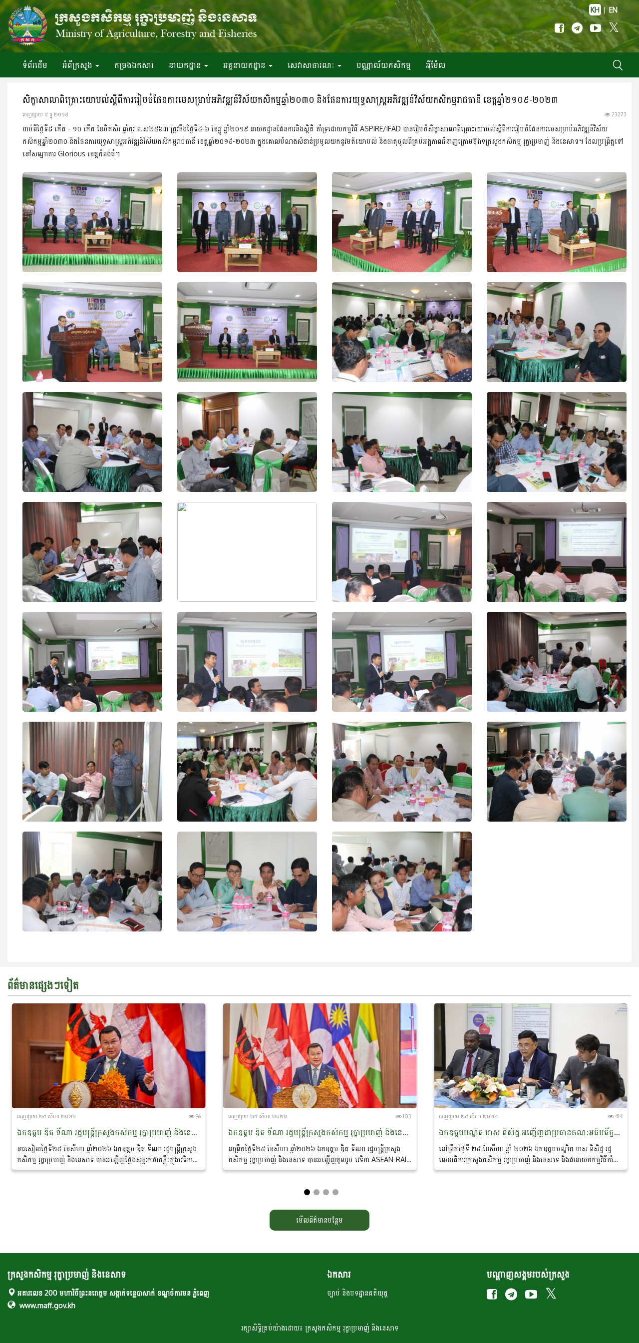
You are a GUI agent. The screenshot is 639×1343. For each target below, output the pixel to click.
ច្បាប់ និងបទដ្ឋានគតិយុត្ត (357, 1293)
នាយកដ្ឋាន (186, 65)
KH (595, 9)
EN (613, 9)
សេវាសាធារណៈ (312, 65)
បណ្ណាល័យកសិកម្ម (383, 65)
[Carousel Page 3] (326, 1192)
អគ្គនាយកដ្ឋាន (245, 65)
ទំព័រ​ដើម (34, 65)
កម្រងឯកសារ (134, 65)
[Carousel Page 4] (335, 1192)
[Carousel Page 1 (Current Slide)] (307, 1192)
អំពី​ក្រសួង (78, 65)
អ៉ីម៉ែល (436, 65)
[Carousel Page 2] (317, 1192)
